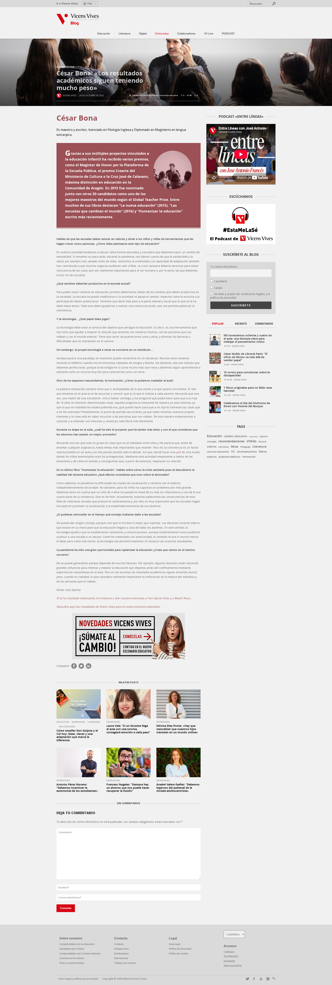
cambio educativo (140, 95)
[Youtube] (260, 978)
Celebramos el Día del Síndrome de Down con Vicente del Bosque (247, 404)
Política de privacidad (180, 948)
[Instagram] (267, 978)
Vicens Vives (69, 95)
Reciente (241, 323)
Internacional (121, 958)
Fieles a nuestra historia (71, 963)
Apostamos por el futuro (71, 948)
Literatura (94, 721)
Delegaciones (121, 948)
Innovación (249, 456)
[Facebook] (74, 666)
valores (212, 446)
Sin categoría (67, 726)
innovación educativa (168, 95)
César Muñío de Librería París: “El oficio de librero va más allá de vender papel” (245, 357)
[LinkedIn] (88, 666)
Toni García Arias (158, 598)
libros (234, 446)
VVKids (251, 441)
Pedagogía (245, 446)
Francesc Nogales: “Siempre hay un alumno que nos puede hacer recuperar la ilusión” (127, 788)
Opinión (264, 436)
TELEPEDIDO (231, 956)
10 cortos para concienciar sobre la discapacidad (247, 373)
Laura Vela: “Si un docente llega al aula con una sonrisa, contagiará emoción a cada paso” (128, 729)
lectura (262, 441)
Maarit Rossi (182, 598)
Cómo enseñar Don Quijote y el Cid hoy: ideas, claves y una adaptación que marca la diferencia (77, 735)
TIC (233, 451)
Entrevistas (65, 67)
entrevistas (153, 95)
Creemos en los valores (71, 958)
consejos (212, 441)
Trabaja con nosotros (125, 963)
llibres (263, 451)
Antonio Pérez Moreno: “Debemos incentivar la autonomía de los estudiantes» (77, 788)
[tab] (217, 324)
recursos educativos (218, 451)
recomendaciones (231, 441)
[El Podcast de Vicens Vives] (241, 223)
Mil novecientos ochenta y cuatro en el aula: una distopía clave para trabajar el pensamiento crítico (248, 338)
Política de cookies (178, 953)
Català (218, 288)
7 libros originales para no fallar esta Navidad (248, 389)
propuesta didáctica (229, 456)
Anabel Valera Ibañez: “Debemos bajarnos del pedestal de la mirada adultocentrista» (177, 788)
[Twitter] (81, 666)
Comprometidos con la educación (77, 944)
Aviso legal (174, 944)
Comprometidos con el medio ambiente (79, 953)
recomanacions (247, 451)
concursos (253, 436)
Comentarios (264, 323)
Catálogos (229, 952)
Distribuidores (121, 953)
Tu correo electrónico (223, 266)
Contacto (119, 944)
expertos (212, 456)
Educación (62, 721)
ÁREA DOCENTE (233, 966)
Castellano (220, 281)
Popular (218, 323)
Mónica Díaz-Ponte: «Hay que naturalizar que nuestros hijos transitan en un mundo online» (177, 729)
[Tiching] (273, 978)
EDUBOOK (229, 961)
